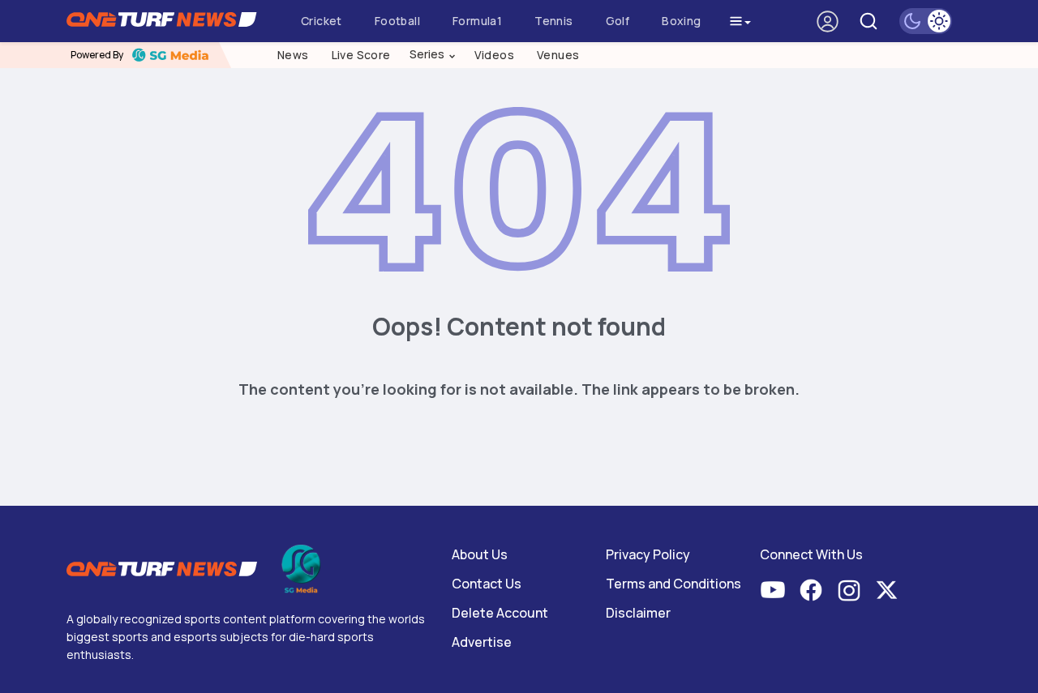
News (293, 54)
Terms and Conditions (673, 583)
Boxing (681, 20)
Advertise (482, 642)
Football (397, 20)
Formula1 (477, 20)
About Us (480, 554)
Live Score (361, 54)
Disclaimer (638, 613)
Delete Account (500, 613)
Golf (618, 20)
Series (433, 54)
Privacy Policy (648, 554)
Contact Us (486, 583)
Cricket (321, 20)
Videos (494, 54)
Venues (558, 54)
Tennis (553, 20)
